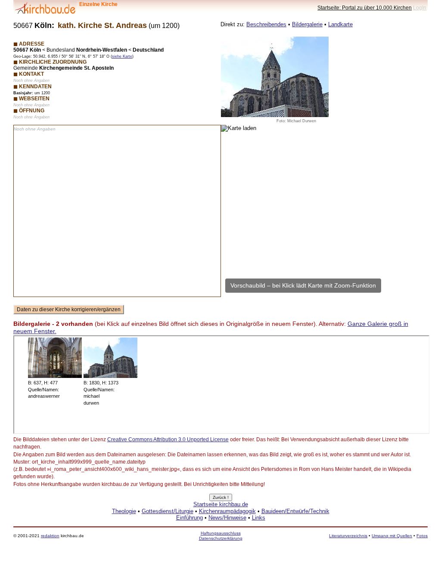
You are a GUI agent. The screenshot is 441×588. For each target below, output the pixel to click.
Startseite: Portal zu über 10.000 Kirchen (364, 7)
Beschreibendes (266, 24)
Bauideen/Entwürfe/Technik (295, 511)
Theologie (124, 511)
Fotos (422, 535)
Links (258, 517)
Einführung (189, 517)
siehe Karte (122, 56)
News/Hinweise (227, 517)
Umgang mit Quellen (392, 535)
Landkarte (340, 24)
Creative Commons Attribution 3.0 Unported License (168, 439)
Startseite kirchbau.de (220, 504)
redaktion (50, 535)
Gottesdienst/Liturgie (167, 511)
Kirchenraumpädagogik (227, 511)
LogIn (419, 7)
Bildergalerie (307, 24)
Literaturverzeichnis (348, 535)
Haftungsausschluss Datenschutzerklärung (220, 536)
